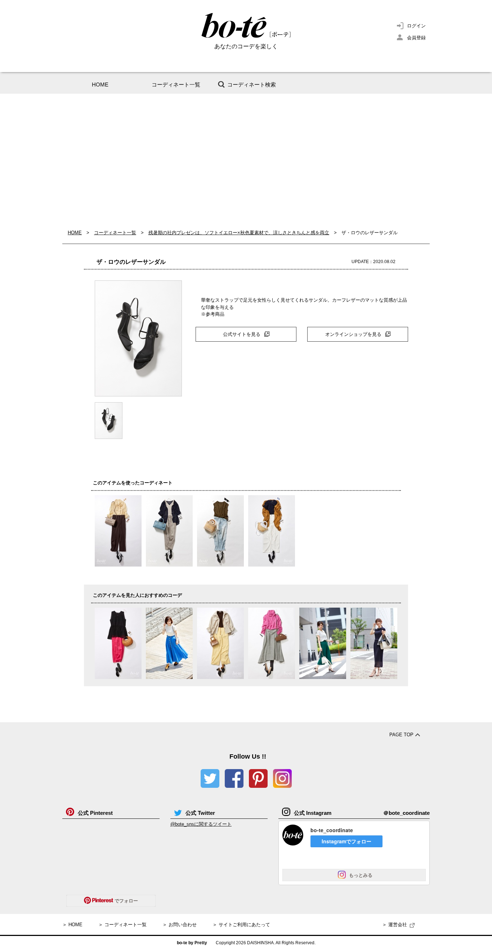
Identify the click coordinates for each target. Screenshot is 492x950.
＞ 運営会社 (394, 924)
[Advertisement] (246, 161)
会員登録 (416, 37)
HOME (100, 84)
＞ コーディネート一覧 (122, 924)
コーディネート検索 (251, 84)
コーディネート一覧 (176, 84)
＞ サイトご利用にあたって (241, 924)
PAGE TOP (401, 734)
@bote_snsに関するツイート (201, 824)
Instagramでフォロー (346, 841)
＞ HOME (72, 924)
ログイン (416, 25)
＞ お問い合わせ (179, 924)
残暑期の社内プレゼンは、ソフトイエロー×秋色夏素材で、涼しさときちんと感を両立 (238, 232)
